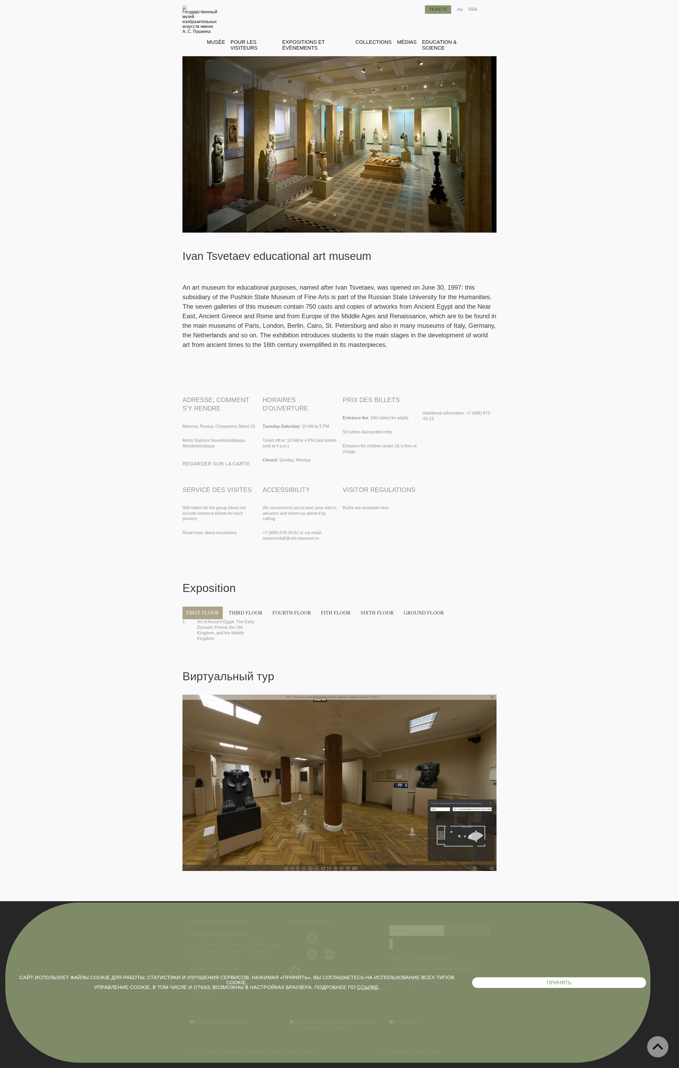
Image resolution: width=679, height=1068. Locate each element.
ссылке (367, 987)
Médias (407, 42)
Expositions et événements (303, 45)
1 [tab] (334, 214)
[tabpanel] (339, 144)
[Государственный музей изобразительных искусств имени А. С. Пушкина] (199, 31)
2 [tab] (339, 214)
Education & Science (439, 45)
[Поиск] (417, 9)
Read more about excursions (209, 532)
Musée (216, 42)
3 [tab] (344, 214)
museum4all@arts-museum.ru (291, 538)
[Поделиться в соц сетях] (489, 9)
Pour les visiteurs (244, 45)
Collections (373, 42)
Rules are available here (366, 507)
